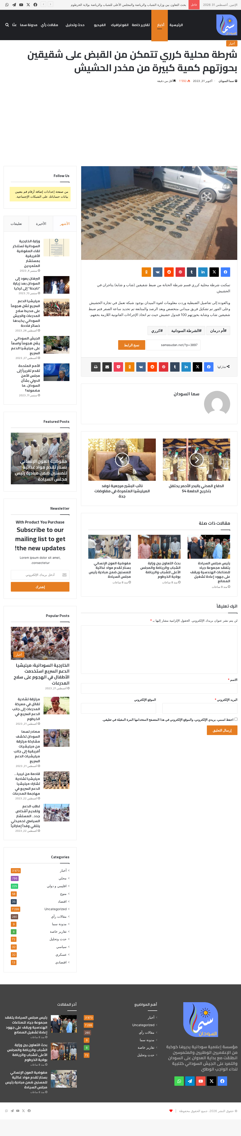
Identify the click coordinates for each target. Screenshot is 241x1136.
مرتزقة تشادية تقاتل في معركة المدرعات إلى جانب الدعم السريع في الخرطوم (26, 709)
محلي (63, 878)
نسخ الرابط (131, 345)
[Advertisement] (120, 124)
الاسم (232, 680)
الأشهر (65, 223)
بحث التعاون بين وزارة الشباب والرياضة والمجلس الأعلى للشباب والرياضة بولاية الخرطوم (128, 5)
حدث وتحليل (75, 25)
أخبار (160, 25)
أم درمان (217, 330)
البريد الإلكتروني (226, 699)
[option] (40, 458)
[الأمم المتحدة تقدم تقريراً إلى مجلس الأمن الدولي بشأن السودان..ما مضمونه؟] (56, 372)
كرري (155, 330)
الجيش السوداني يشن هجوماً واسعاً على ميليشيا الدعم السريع (25, 345)
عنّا (14, 25)
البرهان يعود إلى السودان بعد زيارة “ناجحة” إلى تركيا (26, 283)
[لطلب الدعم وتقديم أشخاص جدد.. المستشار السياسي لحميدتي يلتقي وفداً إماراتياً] (56, 812)
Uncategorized (55, 909)
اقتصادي (61, 962)
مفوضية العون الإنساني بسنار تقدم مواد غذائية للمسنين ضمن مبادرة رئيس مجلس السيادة (110, 570)
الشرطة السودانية (185, 330)
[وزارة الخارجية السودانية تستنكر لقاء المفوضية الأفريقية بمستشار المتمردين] (56, 247)
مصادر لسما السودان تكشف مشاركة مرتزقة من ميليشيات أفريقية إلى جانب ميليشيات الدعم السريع (27, 746)
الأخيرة (41, 223)
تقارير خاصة (141, 25)
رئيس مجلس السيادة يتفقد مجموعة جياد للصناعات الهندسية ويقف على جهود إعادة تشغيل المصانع (210, 572)
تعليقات (16, 223)
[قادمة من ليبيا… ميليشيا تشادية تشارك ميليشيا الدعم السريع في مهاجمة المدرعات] (56, 780)
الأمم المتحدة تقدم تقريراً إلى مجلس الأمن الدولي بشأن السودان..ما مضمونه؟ (28, 378)
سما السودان (226, 81)
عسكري (61, 954)
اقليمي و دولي (57, 886)
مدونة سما (28, 25)
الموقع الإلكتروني (145, 699)
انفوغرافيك (120, 25)
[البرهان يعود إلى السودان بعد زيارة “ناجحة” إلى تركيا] (56, 285)
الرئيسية (176, 25)
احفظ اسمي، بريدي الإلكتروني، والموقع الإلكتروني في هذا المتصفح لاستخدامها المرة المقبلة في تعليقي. (167, 719)
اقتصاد (62, 901)
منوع (63, 894)
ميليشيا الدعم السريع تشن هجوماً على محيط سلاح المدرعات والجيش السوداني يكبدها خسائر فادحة (25, 313)
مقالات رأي (49, 25)
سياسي (61, 947)
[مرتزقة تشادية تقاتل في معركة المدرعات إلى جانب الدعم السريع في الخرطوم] (56, 705)
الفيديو (100, 25)
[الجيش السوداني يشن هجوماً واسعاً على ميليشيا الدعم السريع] (56, 345)
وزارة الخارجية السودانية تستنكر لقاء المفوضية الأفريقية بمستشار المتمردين (26, 253)
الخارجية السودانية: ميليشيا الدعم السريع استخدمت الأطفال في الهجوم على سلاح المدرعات (41, 674)
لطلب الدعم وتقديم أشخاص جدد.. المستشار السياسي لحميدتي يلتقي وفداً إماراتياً (25, 816)
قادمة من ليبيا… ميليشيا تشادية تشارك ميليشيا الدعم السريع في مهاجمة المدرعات (26, 784)
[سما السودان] (226, 24)
